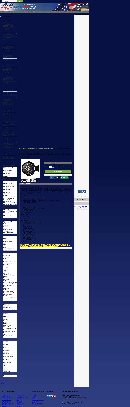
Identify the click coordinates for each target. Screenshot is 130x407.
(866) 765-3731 (79, 4)
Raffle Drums (5, 245)
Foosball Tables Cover (7, 262)
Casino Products (48, 11)
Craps (4, 242)
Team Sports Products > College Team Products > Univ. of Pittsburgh (8, 65)
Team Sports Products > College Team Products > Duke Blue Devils (8, 43)
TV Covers (5, 298)
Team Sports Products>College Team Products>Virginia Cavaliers (8, 157)
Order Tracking (35, 398)
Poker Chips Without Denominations (10, 211)
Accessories (5, 253)
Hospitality (5, 357)
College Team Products (7, 229)
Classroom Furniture (7, 317)
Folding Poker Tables (7, 169)
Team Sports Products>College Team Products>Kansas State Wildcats (8, 104)
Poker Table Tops (6, 173)
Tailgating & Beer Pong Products (9, 297)
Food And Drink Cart (7, 199)
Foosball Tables (6, 288)
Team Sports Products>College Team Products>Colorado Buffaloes (9, 93)
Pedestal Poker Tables (7, 172)
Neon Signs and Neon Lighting (9, 292)
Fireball (4, 259)
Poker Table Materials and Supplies (19, 11)
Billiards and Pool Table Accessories (10, 282)
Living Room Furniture (7, 326)
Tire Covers (5, 268)
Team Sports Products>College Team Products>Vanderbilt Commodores (8, 152)
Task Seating (5, 369)
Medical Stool (5, 360)
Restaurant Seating (6, 329)
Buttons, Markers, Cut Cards (8, 181)
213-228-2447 (85, 4)
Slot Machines (20, 405)
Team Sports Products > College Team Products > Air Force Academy (9, 21)
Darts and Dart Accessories (8, 285)
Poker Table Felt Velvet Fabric (8, 186)
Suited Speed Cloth (7, 187)
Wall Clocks (5, 300)
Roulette (4, 247)
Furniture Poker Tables (7, 170)
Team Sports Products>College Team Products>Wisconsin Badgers (9, 162)
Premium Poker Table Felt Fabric (9, 184)
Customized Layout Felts (7, 304)
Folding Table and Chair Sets (8, 322)
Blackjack (5, 238)
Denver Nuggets (48, 148)
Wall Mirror (5, 270)
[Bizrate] (87, 195)
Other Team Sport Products (8, 232)
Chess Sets (19, 398)
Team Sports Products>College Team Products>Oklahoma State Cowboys (8, 134)
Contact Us (81, 11)
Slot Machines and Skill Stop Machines (8, 249)
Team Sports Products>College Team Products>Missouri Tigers (8, 114)
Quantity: (47, 167)
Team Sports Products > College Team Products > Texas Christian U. (8, 60)
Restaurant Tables (6, 332)
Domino (4, 286)
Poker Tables (5, 395)
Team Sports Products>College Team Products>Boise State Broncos (8, 84)
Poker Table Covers (7, 201)
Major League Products (7, 231)
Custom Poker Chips (7, 306)
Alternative (5, 343)
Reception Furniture (7, 362)
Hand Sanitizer (6, 265)
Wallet (4, 271)
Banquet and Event (6, 314)
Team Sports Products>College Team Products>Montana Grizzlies (9, 119)
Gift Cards (5, 377)
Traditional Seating (6, 371)
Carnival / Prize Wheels (7, 241)
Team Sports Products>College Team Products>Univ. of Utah (8, 147)
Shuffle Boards (6, 295)
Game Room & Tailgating (8, 251)
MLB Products (6, 226)
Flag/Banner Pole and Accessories (9, 261)
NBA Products (5, 225)
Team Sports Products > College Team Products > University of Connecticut (8, 69)
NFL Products (5, 223)
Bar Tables (5, 277)
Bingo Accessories (21, 395)
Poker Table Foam (6, 189)
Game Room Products (7, 403)
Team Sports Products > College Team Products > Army (8, 29)
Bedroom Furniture (6, 316)
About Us (34, 395)
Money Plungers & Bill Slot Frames (9, 196)
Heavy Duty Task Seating (8, 356)
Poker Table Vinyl (6, 192)
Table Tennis (5, 267)
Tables (4, 337)
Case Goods (5, 344)
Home (1, 11)
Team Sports (41, 11)
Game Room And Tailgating (57, 11)
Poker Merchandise (7, 215)
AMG (4, 373)
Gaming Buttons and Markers (8, 198)
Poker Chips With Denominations (9, 209)
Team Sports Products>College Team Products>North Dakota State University (9, 124)
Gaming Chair (6, 264)
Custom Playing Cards (7, 307)
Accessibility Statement (37, 403)
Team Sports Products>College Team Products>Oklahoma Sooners (9, 129)
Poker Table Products (7, 397)
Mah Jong (5, 289)
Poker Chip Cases (6, 214)
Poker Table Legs (6, 190)
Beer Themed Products (7, 280)
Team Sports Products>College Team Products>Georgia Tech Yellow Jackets (8, 98)
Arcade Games (6, 273)
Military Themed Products (8, 291)
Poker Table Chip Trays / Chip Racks (10, 204)
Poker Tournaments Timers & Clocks (10, 202)
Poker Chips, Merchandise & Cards (9, 207)
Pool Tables (5, 176)
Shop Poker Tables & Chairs (9, 165)
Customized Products (68, 11)
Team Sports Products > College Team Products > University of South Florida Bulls (8, 79)
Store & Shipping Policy (38, 400)
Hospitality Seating (6, 359)
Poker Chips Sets (6, 212)
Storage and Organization (8, 335)
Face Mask (5, 258)
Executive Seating (6, 350)
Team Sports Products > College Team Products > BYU (8, 38)
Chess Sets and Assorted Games (9, 283)
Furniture (5, 311)
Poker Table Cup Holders (8, 193)
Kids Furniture (6, 323)
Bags (4, 375)
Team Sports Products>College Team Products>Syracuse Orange (9, 143)
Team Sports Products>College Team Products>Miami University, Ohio (8, 109)
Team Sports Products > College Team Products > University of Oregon (8, 74)
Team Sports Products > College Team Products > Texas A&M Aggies (8, 56)
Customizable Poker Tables (8, 167)
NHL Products (6, 228)
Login (33, 397)
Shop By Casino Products (8, 234)
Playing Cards (35, 11)
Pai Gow (4, 244)
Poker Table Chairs (6, 396)
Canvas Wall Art (6, 256)
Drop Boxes (5, 195)
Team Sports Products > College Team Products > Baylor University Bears (8, 34)
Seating (4, 334)
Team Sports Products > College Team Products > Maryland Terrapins (8, 47)
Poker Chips (29, 11)
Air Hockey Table (6, 255)
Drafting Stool (5, 347)
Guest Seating (6, 353)
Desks (4, 346)
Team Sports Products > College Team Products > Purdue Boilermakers (8, 52)
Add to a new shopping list (51, 169)
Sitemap (34, 402)
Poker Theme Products (7, 294)
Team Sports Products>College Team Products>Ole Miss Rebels (8, 138)
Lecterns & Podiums (7, 325)
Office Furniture (6, 339)
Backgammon (5, 276)
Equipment (5, 320)
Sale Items (5, 380)
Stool (4, 365)
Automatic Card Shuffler (7, 183)
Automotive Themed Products (8, 274)
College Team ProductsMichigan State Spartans (9, 222)
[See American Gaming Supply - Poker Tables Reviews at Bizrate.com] (82, 192)
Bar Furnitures (6, 279)
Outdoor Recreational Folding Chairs (10, 328)
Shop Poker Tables (7, 11)
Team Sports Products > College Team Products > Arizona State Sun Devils (8, 25)
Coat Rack (5, 319)
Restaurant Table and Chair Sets (9, 331)
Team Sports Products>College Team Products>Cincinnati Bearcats (9, 89)
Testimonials (75, 11)
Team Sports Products (7, 219)
